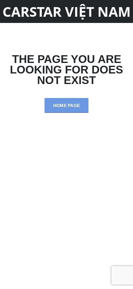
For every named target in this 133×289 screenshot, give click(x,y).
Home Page (66, 105)
